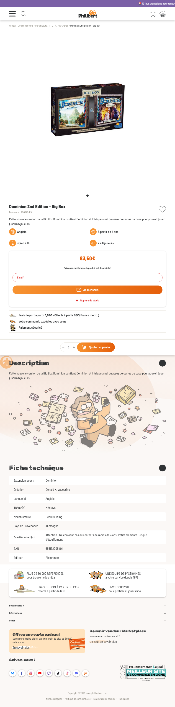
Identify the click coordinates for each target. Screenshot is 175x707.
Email (20, 277)
